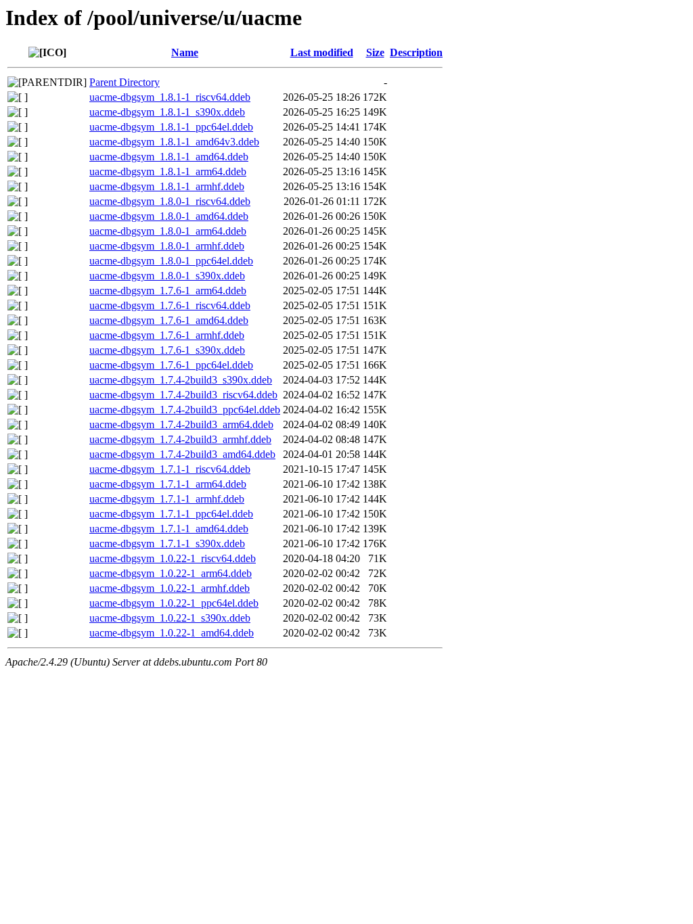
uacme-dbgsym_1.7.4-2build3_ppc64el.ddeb (184, 409)
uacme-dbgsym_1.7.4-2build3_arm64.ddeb (181, 424)
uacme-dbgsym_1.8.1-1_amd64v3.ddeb (174, 141)
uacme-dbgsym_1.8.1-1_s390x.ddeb (167, 112)
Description (416, 52)
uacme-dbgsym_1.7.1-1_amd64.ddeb (168, 528)
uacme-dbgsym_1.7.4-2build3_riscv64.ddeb (183, 394)
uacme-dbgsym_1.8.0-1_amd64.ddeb (168, 216)
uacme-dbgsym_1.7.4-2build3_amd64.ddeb (182, 454)
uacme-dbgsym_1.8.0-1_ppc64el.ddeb (171, 261)
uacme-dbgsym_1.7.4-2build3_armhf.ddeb (180, 439)
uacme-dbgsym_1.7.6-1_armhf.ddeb (166, 335)
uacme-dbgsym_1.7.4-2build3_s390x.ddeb (180, 380)
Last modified (321, 52)
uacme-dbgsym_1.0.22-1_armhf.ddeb (169, 588)
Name (184, 52)
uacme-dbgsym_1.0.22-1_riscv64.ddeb (172, 558)
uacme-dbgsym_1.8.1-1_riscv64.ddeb (169, 97)
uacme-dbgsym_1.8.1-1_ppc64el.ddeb (171, 127)
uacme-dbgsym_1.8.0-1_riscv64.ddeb (169, 201)
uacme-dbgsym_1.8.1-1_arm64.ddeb (167, 171)
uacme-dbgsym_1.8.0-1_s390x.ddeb (167, 275)
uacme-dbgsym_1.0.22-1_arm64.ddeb (170, 573)
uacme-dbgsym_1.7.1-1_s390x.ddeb (167, 543)
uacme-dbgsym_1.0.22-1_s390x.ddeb (169, 618)
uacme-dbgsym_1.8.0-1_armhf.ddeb (166, 246)
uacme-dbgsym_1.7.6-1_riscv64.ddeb (169, 305)
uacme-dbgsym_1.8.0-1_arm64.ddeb (167, 231)
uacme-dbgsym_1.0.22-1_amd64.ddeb (171, 633)
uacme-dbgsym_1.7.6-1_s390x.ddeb (167, 350)
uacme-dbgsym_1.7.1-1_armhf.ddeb (166, 499)
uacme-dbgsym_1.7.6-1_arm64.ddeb (167, 290)
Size (375, 52)
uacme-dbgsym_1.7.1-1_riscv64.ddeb (169, 469)
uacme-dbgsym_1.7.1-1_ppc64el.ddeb (171, 513)
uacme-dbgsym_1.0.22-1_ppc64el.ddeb (174, 603)
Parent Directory (124, 82)
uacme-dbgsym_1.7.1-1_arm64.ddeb (167, 484)
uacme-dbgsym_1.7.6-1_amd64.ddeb (168, 320)
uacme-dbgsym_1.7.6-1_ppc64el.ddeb (171, 365)
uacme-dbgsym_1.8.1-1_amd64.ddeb (168, 156)
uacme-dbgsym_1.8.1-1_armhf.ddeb (166, 186)
